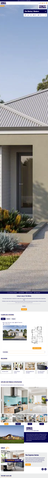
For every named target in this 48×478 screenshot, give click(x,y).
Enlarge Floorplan (36, 348)
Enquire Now (38, 292)
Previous (1, 368)
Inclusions (22, 292)
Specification (30, 292)
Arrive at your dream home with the (24, 0)
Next (46, 368)
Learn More (28, 464)
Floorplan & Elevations (13, 292)
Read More (24, 306)
